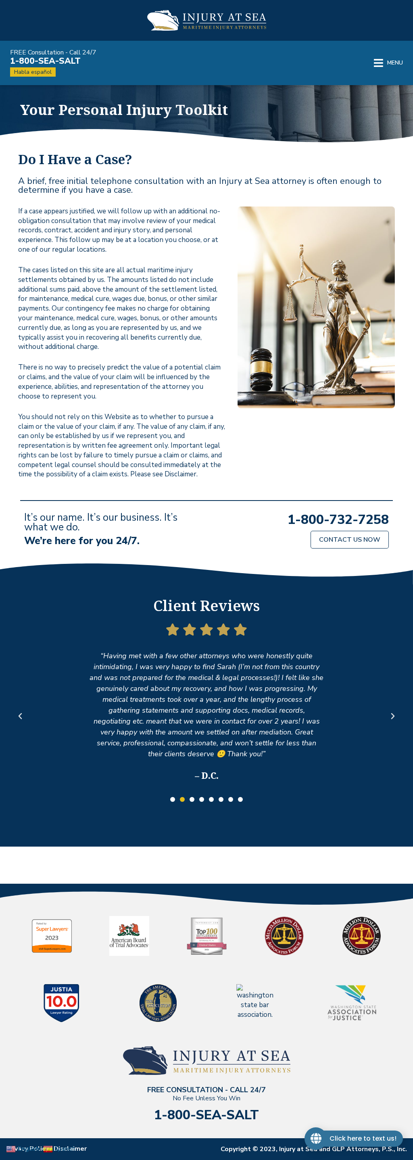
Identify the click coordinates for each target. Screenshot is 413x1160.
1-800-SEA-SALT (45, 61)
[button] (388, 63)
